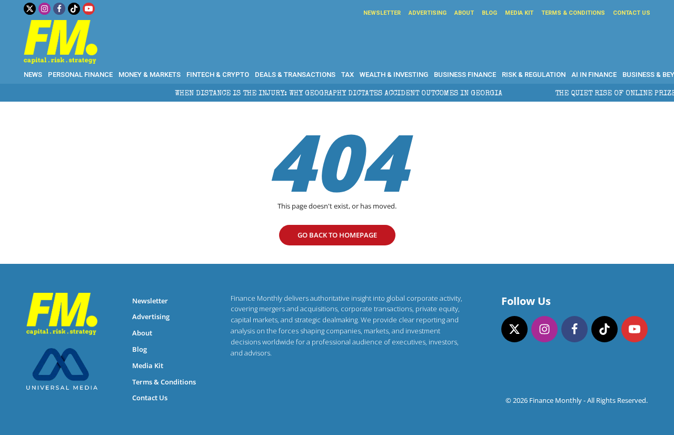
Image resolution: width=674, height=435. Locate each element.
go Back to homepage (337, 235)
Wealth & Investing (394, 74)
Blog (489, 12)
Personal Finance (80, 74)
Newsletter (382, 12)
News (33, 74)
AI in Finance (594, 74)
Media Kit (519, 12)
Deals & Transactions (295, 74)
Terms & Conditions (573, 12)
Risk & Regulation (534, 74)
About (464, 12)
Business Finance (465, 74)
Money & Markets (149, 74)
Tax (347, 74)
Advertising (428, 12)
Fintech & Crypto (217, 74)
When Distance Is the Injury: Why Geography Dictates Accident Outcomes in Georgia (331, 93)
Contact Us (631, 12)
